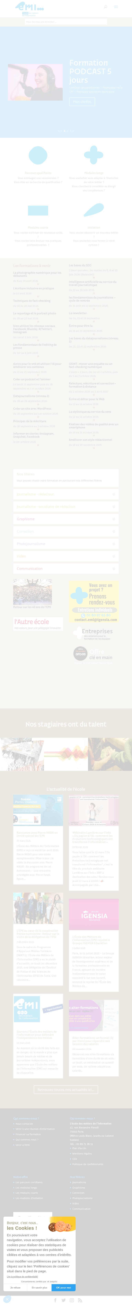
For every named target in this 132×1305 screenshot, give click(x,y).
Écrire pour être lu (81, 325)
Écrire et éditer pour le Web (86, 399)
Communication (81, 1208)
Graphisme (78, 1187)
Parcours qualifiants (38, 173)
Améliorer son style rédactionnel (90, 439)
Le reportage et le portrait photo (34, 313)
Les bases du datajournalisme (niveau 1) (93, 340)
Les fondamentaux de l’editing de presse (35, 346)
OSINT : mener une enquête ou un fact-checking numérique (90, 365)
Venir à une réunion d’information (35, 1129)
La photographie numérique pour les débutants (37, 274)
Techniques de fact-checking (31, 300)
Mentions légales (82, 1153)
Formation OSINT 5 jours (94, 71)
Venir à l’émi (23, 1145)
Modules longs (93, 173)
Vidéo (75, 1203)
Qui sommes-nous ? (27, 1139)
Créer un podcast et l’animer (32, 379)
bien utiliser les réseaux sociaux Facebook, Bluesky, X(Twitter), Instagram (34, 329)
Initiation (94, 227)
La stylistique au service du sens (90, 411)
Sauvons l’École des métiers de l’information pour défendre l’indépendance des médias (37, 1035)
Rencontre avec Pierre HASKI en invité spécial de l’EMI (37, 834)
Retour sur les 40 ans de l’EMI (32, 607)
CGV (74, 1158)
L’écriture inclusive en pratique (33, 288)
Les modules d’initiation (29, 1198)
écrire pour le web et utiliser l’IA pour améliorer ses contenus (37, 365)
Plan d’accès (79, 1148)
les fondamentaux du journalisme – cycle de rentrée (92, 299)
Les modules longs (26, 1187)
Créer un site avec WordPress (32, 408)
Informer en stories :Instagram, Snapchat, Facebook (33, 435)
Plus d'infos (82, 97)
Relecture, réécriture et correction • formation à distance (92, 385)
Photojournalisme (82, 1198)
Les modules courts (27, 1192)
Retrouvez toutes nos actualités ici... (66, 1089)
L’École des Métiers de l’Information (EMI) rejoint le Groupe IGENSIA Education (91, 940)
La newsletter (78, 313)
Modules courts (38, 227)
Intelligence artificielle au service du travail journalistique (93, 283)
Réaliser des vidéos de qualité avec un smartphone (93, 426)
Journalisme (79, 1182)
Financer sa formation (28, 1134)
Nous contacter (24, 1123)
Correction (78, 1192)
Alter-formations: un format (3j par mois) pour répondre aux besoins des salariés (92, 1041)
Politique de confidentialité (87, 1164)
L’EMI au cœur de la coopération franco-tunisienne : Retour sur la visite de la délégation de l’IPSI (38, 934)
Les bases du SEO (80, 265)
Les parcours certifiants (29, 1182)
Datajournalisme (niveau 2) (31, 396)
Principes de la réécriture (29, 421)
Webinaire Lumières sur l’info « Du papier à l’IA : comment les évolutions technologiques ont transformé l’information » (92, 837)
